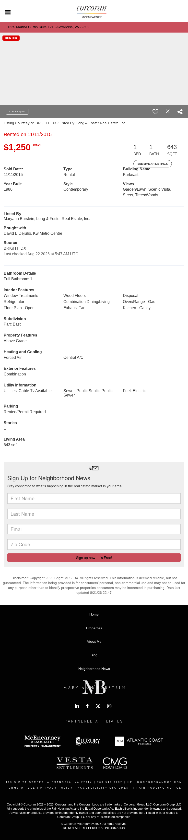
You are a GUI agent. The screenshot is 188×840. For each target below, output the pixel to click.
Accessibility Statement (105, 788)
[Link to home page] (94, 12)
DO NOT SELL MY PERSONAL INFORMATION (94, 828)
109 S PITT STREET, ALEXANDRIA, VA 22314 (49, 782)
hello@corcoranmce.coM (155, 782)
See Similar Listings (153, 163)
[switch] (155, 112)
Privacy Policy (56, 788)
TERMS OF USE (20, 788)
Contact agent (17, 111)
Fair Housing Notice (159, 788)
